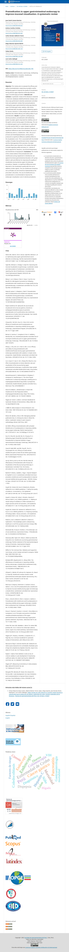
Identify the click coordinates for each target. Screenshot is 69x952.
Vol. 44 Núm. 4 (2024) (22, 6)
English (8, 718)
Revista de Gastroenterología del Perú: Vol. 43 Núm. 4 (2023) (32, 696)
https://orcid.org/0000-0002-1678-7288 (14, 56)
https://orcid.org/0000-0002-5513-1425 (14, 64)
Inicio (7, 6)
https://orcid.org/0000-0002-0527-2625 (14, 33)
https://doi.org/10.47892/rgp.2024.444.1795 (20, 68)
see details (13, 246)
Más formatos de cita (48, 83)
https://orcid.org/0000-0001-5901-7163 (14, 48)
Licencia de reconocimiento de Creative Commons (54, 164)
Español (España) (10, 715)
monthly (36, 225)
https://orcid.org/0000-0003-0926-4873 (14, 25)
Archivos (12, 6)
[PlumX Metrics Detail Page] (13, 235)
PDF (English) (47, 51)
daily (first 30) (29, 225)
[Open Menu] (5, 1)
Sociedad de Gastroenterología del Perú (35, 937)
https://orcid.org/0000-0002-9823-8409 (14, 41)
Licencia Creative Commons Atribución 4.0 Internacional (41, 947)
